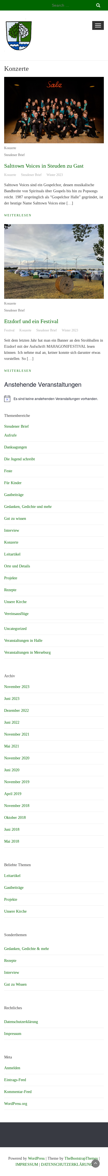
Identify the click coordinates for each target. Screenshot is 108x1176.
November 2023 (16, 687)
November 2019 (16, 782)
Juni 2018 (11, 829)
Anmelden (12, 1068)
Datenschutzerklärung (21, 1022)
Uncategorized (15, 629)
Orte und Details (17, 566)
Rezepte (10, 590)
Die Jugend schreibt (19, 459)
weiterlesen (18, 215)
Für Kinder (13, 483)
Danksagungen (15, 447)
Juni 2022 (11, 722)
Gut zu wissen (15, 518)
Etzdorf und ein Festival (31, 321)
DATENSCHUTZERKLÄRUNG (67, 1164)
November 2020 (16, 758)
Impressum (12, 1034)
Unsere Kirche (15, 602)
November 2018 (16, 806)
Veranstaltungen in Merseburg (27, 652)
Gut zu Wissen (15, 984)
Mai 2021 (11, 746)
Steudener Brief (14, 155)
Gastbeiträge (14, 495)
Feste (8, 471)
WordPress (36, 1158)
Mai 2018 (11, 841)
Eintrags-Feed (15, 1080)
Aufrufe (10, 435)
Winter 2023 (55, 175)
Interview (11, 530)
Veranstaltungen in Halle (23, 640)
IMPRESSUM (27, 1164)
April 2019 (12, 794)
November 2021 (16, 734)
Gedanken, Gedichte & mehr (26, 949)
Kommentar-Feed (18, 1092)
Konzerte (10, 148)
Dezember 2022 (16, 710)
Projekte (10, 578)
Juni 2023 (11, 699)
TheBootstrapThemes (81, 1158)
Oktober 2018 (15, 818)
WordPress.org (15, 1104)
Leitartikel (12, 554)
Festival (9, 330)
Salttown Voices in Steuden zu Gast (44, 166)
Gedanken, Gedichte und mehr (28, 507)
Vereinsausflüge (16, 614)
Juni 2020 (11, 770)
